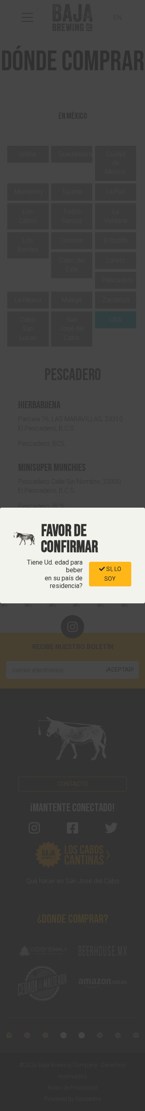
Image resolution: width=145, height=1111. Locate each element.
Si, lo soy (112, 574)
